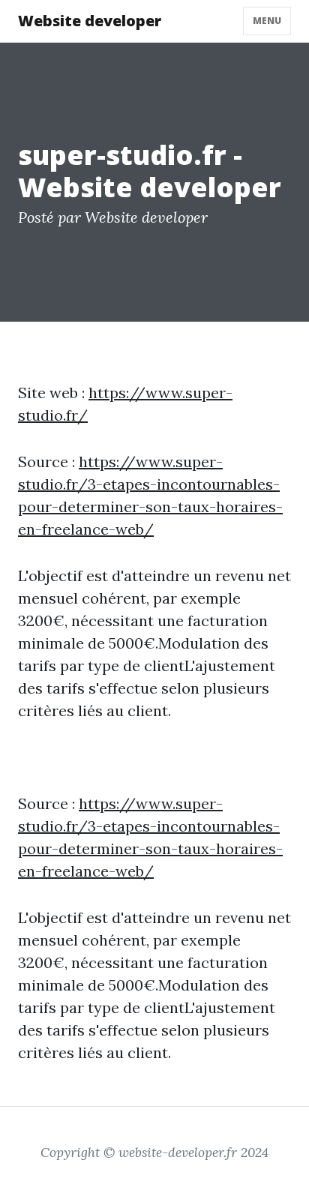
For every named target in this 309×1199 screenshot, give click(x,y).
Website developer (89, 20)
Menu (267, 20)
